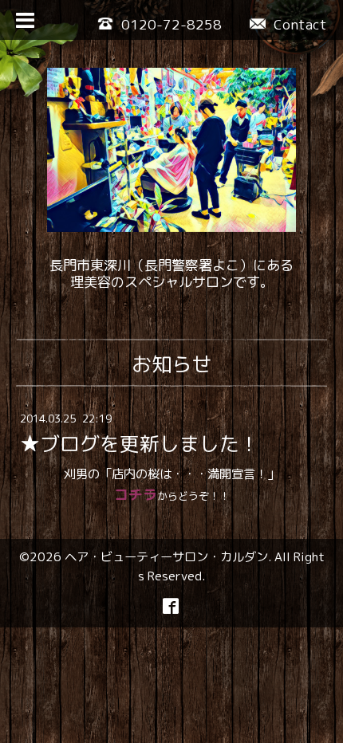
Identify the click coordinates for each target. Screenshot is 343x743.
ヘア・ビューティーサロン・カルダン (166, 556)
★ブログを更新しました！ (139, 444)
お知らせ (171, 364)
